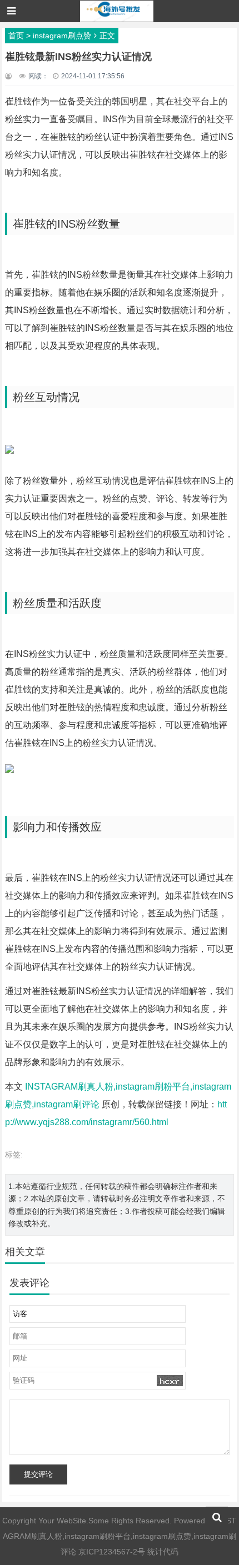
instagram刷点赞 (62, 35)
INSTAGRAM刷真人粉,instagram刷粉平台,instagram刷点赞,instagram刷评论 (120, 1536)
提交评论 (38, 1474)
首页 (16, 35)
